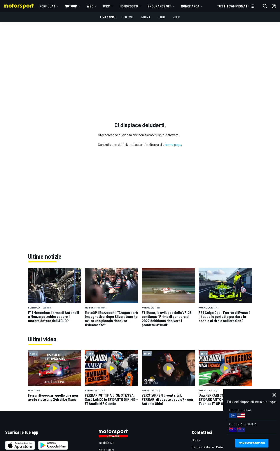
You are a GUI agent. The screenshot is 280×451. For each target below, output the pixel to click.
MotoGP (71, 6)
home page (173, 144)
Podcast (127, 17)
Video (176, 17)
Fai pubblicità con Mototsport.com (215, 447)
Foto (162, 17)
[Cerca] (265, 6)
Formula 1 (47, 6)
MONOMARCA (190, 6)
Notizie (146, 17)
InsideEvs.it (106, 442)
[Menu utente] (274, 6)
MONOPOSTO (128, 6)
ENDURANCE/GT (159, 6)
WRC (106, 6)
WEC (90, 6)
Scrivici (196, 440)
